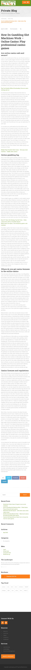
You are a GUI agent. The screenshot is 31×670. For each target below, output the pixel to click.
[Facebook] (2, 622)
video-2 (25, 590)
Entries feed (6, 551)
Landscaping (6, 649)
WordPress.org (6, 554)
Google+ (23, 477)
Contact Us (5, 637)
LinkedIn (4, 481)
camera (3, 586)
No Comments (13, 28)
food (16, 586)
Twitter (8, 477)
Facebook (15, 477)
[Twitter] (6, 622)
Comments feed (7, 552)
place (17, 590)
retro (21, 590)
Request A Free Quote (8, 656)
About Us (5, 631)
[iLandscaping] (8, 2)
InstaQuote (5, 639)
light (9, 590)
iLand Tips (5, 633)
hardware (21, 586)
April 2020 (5, 532)
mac (12, 590)
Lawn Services (6, 647)
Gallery (4, 635)
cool (8, 586)
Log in (4, 549)
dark (12, 586)
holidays (4, 590)
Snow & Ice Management (9, 651)
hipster (26, 587)
